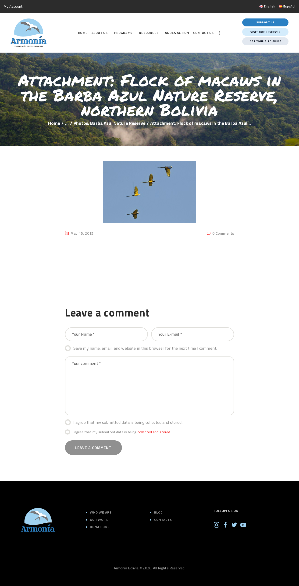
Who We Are (101, 512)
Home (54, 123)
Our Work (99, 519)
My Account (13, 6)
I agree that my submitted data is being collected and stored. (127, 422)
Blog (158, 512)
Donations (100, 526)
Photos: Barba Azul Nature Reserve (109, 123)
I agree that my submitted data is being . (121, 432)
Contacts (163, 519)
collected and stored (154, 432)
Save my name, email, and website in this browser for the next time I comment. (145, 348)
